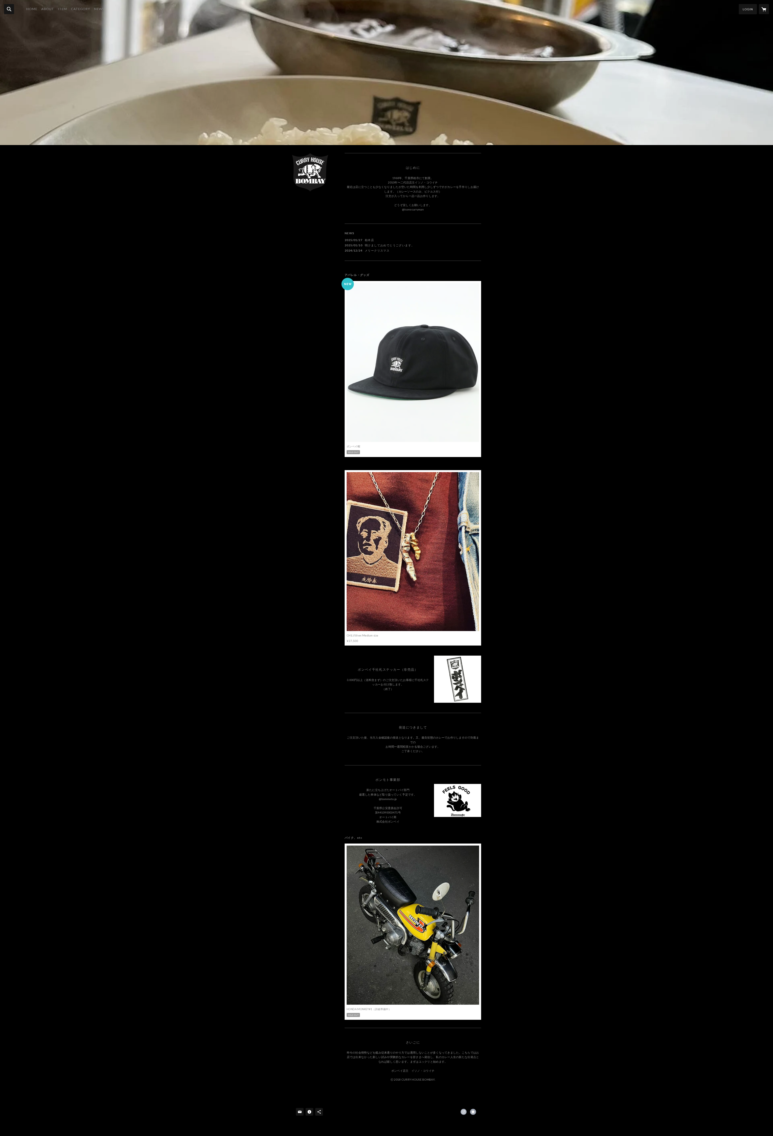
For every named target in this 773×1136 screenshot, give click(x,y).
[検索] (9, 9)
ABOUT (47, 9)
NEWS (99, 9)
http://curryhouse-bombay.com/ (473, 1112)
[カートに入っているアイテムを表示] (764, 9)
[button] (748, 9)
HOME (31, 9)
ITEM (62, 9)
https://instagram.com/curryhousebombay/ (464, 1112)
